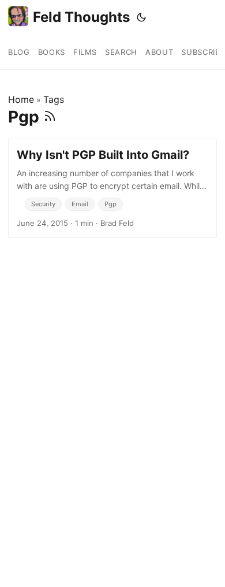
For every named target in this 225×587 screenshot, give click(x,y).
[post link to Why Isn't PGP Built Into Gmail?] (112, 188)
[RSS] (50, 117)
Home (21, 99)
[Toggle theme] (141, 17)
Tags (53, 99)
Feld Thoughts (81, 17)
